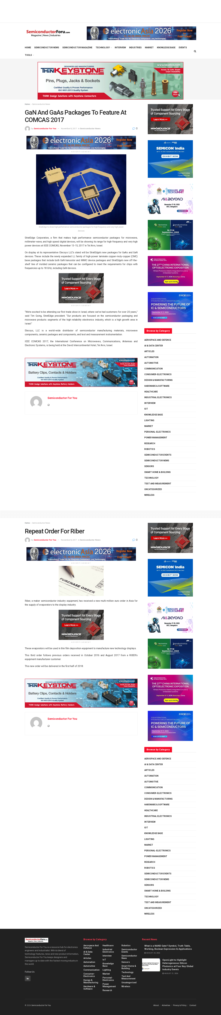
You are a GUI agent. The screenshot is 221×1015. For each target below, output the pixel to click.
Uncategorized (153, 489)
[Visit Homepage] (48, 33)
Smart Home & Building (157, 472)
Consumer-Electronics (158, 374)
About (156, 1005)
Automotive (151, 363)
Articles (149, 351)
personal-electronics (157, 432)
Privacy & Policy (179, 1005)
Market (149, 47)
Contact (192, 1005)
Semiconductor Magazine (77, 47)
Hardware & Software (156, 386)
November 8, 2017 (69, 128)
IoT (146, 409)
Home (28, 47)
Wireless (149, 495)
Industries (135, 47)
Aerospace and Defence (157, 340)
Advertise (166, 1005)
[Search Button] (195, 51)
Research (149, 443)
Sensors (149, 466)
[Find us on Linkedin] (28, 978)
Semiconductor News (46, 47)
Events (183, 47)
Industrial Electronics (158, 397)
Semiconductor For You (45, 128)
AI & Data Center (153, 345)
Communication (153, 368)
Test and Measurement (157, 483)
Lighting (149, 420)
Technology (103, 47)
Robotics (149, 449)
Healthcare (151, 391)
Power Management (155, 437)
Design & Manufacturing (158, 380)
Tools (28, 55)
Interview (120, 47)
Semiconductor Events (157, 455)
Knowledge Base (166, 47)
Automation (151, 357)
